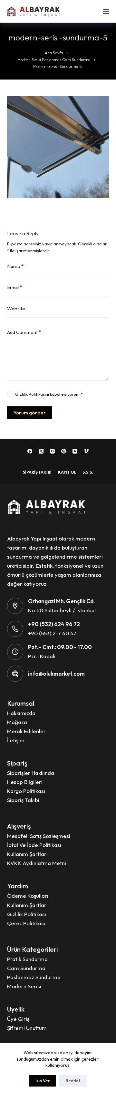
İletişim (15, 740)
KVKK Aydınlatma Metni (36, 863)
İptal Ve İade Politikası (34, 844)
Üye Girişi (19, 1018)
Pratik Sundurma (27, 959)
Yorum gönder (30, 413)
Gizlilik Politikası (26, 914)
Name (15, 266)
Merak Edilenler (26, 731)
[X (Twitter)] (41, 451)
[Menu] (106, 11)
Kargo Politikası (26, 791)
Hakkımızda (21, 713)
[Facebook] (29, 451)
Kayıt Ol (67, 472)
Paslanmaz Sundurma (34, 977)
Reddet (73, 1080)
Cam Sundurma (26, 968)
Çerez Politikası (26, 923)
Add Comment (24, 332)
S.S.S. (87, 472)
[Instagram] (52, 451)
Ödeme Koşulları (27, 895)
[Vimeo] (86, 451)
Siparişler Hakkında (30, 772)
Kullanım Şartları (27, 854)
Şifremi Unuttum (27, 1027)
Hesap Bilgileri (25, 781)
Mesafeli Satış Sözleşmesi (38, 835)
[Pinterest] (63, 451)
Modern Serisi (24, 986)
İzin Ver (42, 1080)
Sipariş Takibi (37, 472)
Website (16, 308)
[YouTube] (74, 451)
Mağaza (17, 722)
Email (14, 287)
